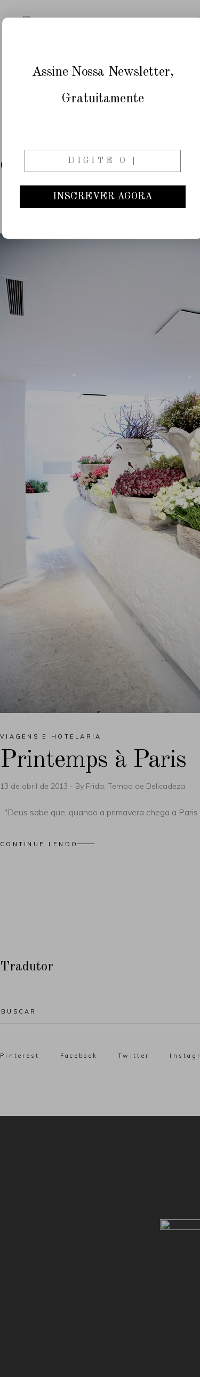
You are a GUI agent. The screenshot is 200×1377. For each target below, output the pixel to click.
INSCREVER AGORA (103, 196)
